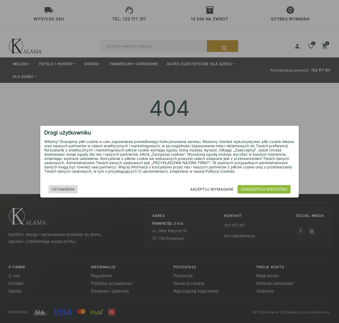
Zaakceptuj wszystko (264, 189)
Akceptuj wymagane (211, 189)
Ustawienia (63, 189)
